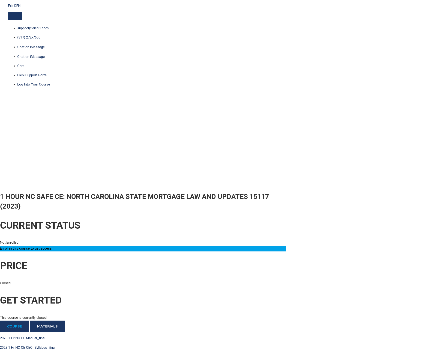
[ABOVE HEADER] (15, 16)
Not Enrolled (9, 242)
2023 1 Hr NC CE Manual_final (22, 338)
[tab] (14, 326)
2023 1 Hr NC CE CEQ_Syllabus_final (27, 347)
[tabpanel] (143, 343)
